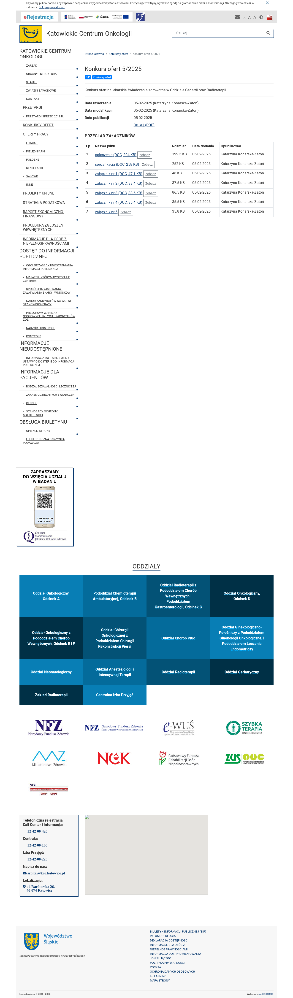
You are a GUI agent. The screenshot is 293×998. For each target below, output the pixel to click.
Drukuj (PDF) (144, 125)
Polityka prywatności (52, 7)
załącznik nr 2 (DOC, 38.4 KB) (118, 183)
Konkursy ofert (118, 54)
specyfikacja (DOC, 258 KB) (117, 164)
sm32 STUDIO (266, 994)
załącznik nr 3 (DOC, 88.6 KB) (118, 193)
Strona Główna (94, 54)
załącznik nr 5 (106, 212)
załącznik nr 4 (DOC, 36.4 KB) (118, 202)
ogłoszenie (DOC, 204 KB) (115, 155)
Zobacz (144, 155)
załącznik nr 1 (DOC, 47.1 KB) (118, 174)
